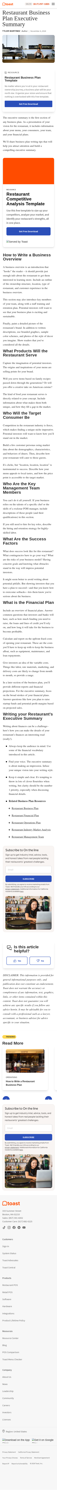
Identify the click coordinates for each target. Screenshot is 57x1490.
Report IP (5, 1463)
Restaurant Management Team (28, 836)
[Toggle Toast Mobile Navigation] (53, 3)
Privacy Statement (9, 1452)
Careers (6, 1405)
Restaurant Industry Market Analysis (31, 829)
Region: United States (16, 1431)
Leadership (7, 1391)
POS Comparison (10, 1352)
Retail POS (7, 1292)
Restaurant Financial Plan (25, 815)
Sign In (5, 1246)
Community (8, 1398)
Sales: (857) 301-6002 (12, 1217)
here (21, 891)
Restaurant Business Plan (25, 808)
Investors (6, 1412)
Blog (4, 1345)
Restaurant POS (10, 1285)
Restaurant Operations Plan (26, 822)
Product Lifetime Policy (13, 1320)
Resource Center (10, 1338)
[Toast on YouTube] (24, 1227)
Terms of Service (26, 1458)
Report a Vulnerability (20, 1463)
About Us (6, 1376)
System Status (9, 1253)
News (5, 1384)
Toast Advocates (10, 1260)
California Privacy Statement (28, 1452)
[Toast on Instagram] (9, 1227)
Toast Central (8, 1267)
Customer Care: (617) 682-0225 (17, 1221)
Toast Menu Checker (12, 1359)
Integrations (8, 1313)
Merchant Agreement (42, 1458)
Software (6, 1299)
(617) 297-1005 (37, 4)
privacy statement (12, 889)
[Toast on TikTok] (4, 1227)
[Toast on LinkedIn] (19, 1227)
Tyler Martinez (11, 31)
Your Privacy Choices (10, 1458)
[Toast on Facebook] (14, 1227)
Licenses (6, 1419)
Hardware (7, 1306)
